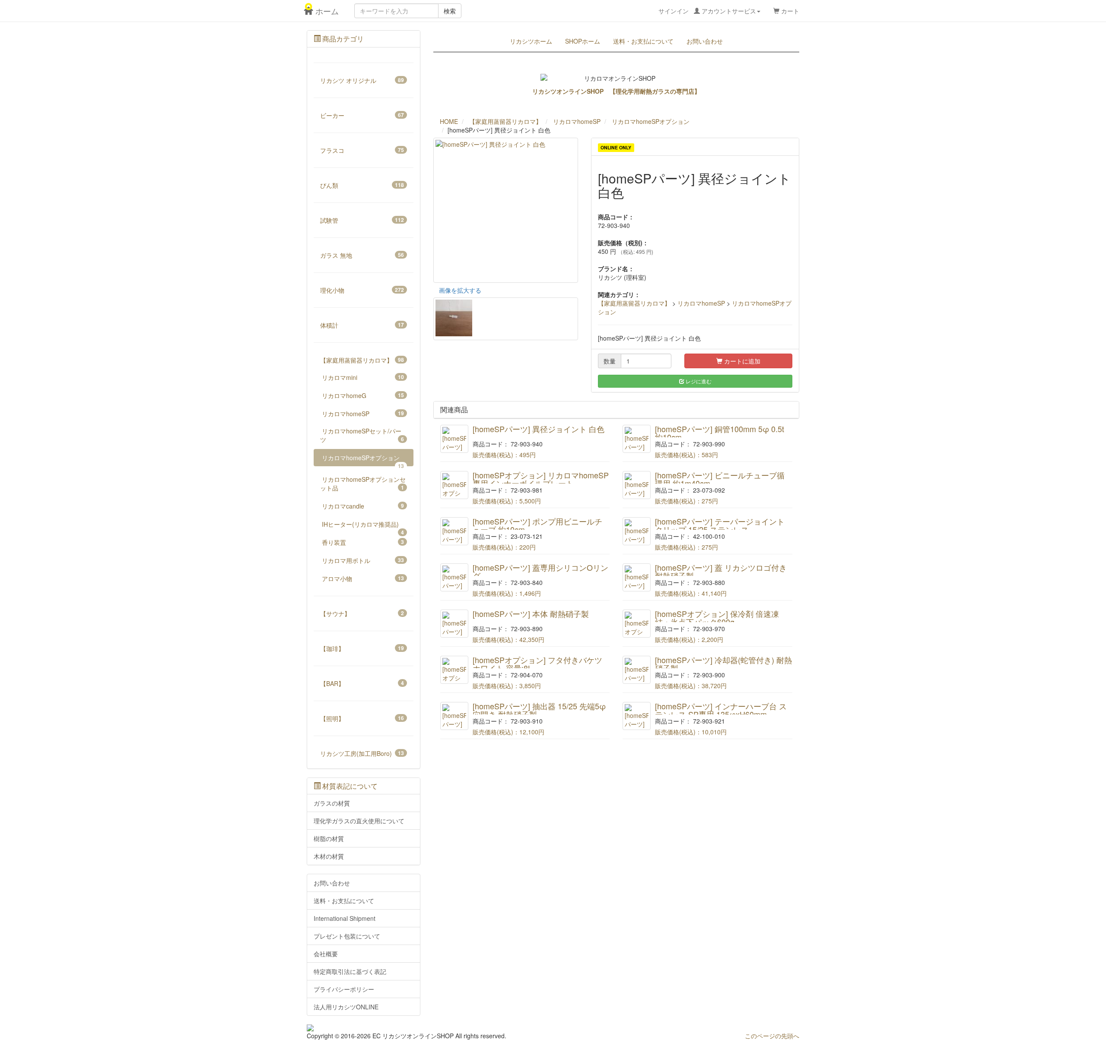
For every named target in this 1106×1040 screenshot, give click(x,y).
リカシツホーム (531, 41)
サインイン (707, 10)
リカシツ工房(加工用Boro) (362, 753)
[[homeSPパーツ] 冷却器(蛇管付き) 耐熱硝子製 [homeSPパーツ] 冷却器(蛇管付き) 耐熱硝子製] (637, 670)
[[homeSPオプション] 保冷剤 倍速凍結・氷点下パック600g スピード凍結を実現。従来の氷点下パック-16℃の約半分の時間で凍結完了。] (637, 624)
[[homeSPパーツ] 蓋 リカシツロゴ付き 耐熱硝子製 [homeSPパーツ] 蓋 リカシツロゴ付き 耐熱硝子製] (637, 577)
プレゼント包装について (347, 936)
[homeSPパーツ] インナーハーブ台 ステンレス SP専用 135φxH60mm (721, 710)
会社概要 (326, 953)
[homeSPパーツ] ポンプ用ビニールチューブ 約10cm (537, 525)
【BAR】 (362, 683)
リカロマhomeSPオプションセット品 (363, 483)
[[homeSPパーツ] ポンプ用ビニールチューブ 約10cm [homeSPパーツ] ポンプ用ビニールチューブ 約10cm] (454, 531)
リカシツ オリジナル (362, 80)
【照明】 (362, 718)
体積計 (362, 325)
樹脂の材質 (329, 838)
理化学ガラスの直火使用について (359, 820)
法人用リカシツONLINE (346, 1006)
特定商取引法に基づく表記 (350, 971)
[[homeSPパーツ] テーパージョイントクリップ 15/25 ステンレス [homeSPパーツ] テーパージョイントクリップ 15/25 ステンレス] (637, 531)
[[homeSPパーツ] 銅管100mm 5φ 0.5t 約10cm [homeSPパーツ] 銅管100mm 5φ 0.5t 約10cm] (637, 439)
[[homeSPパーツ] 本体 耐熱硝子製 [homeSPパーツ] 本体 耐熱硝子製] (454, 624)
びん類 (362, 185)
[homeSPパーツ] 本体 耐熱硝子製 (531, 613)
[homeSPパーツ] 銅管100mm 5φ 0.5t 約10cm (719, 433)
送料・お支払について (643, 41)
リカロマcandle (363, 506)
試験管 (362, 220)
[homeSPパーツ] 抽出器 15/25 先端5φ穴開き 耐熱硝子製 (539, 710)
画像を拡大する (460, 290)
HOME (449, 121)
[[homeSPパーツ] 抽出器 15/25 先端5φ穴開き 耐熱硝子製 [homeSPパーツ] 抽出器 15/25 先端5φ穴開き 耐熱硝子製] (454, 716)
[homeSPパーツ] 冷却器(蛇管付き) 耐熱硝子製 (723, 664)
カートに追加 (741, 361)
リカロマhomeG (363, 395)
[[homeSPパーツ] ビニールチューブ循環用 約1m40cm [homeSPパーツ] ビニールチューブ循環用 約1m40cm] (637, 485)
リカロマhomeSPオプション (363, 459)
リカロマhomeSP (701, 303)
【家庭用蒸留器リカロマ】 (634, 303)
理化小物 (362, 290)
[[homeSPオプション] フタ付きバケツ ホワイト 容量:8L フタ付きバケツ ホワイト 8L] (454, 670)
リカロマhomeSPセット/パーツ (362, 435)
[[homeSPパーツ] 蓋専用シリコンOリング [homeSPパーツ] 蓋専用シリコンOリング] (454, 577)
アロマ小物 (363, 578)
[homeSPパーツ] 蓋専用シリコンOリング (540, 572)
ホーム (323, 10)
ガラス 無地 (362, 255)
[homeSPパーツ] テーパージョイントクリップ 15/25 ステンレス (720, 525)
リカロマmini (363, 377)
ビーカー (362, 115)
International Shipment (344, 918)
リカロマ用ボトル (363, 560)
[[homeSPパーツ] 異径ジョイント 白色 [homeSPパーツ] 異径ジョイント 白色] (454, 439)
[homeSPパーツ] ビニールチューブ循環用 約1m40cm (720, 479)
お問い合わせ (704, 41)
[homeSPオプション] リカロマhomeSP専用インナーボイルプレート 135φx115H (541, 483)
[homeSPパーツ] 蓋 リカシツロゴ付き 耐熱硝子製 (721, 572)
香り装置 (363, 542)
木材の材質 (329, 856)
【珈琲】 (362, 648)
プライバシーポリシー (344, 989)
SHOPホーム (582, 41)
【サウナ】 (362, 613)
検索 (450, 10)
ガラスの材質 (332, 803)
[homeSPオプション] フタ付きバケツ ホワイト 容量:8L (537, 664)
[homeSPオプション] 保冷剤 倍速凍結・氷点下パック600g (717, 618)
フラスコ (362, 150)
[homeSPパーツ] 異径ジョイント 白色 (538, 428)
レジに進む (698, 381)
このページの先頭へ (772, 1035)
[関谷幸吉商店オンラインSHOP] (363, 1027)
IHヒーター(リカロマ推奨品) (363, 526)
